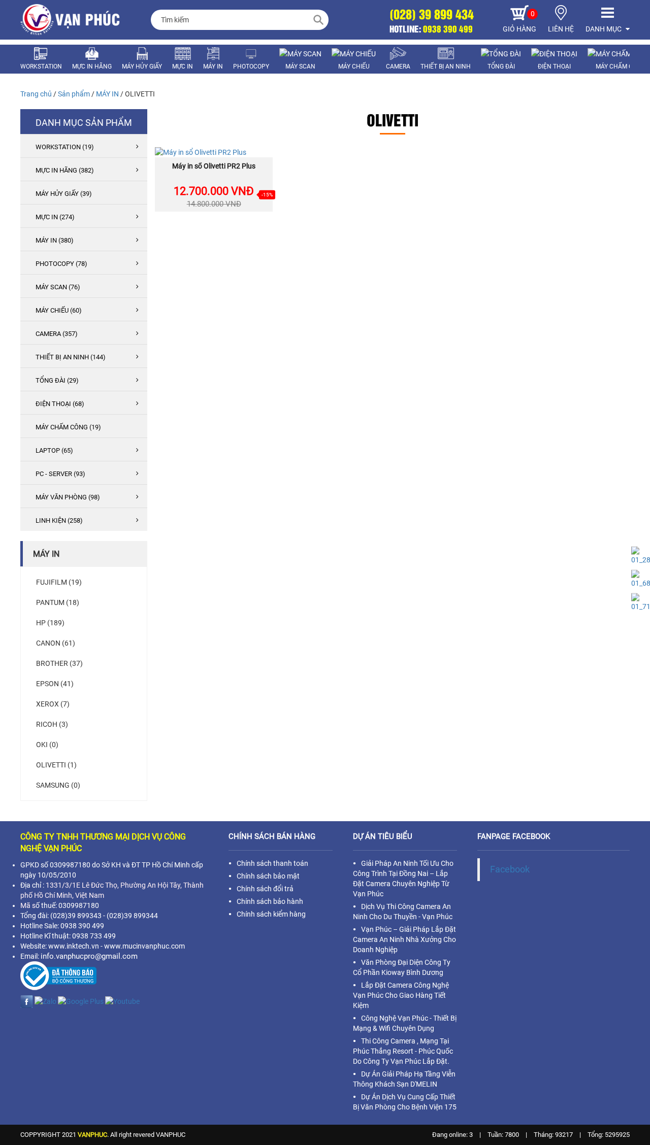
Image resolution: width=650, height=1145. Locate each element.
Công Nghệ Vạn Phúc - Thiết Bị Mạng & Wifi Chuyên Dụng (405, 1023)
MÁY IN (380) (55, 240)
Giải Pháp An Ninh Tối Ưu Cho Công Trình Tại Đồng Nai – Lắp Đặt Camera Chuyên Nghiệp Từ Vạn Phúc (403, 878)
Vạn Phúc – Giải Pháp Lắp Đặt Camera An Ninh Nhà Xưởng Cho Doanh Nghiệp (404, 939)
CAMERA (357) (57, 334)
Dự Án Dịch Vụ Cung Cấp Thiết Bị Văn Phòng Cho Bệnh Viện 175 (405, 1102)
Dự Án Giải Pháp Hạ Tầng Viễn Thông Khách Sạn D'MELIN (404, 1079)
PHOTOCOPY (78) (61, 263)
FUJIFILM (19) (59, 582)
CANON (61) (55, 643)
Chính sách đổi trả (265, 889)
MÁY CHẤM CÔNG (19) (68, 427)
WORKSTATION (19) (65, 147)
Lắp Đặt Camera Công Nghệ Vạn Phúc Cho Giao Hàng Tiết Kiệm (401, 995)
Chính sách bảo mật (268, 876)
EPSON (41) (55, 684)
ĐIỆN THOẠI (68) (60, 404)
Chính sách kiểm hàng (271, 914)
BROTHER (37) (59, 663)
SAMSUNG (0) (58, 785)
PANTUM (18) (57, 602)
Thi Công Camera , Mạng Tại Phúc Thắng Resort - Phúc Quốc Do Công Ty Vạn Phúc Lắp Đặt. (403, 1051)
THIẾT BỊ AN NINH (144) (71, 357)
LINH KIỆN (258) (59, 520)
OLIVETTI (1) (56, 765)
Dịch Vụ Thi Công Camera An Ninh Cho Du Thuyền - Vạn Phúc (402, 911)
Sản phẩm (74, 94)
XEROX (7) (53, 704)
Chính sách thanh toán (272, 863)
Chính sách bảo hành (270, 901)
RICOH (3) (52, 724)
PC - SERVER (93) (60, 474)
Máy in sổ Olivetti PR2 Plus (213, 166)
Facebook (510, 869)
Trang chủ (36, 94)
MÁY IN (107, 94)
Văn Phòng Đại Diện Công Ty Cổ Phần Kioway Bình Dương (401, 967)
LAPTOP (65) (54, 450)
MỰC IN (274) (55, 217)
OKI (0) (47, 744)
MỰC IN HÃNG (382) (65, 170)
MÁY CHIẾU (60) (59, 310)
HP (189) (50, 623)
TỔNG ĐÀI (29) (57, 380)
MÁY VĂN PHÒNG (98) (68, 497)
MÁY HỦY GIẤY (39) (64, 193)
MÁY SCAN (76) (58, 287)
